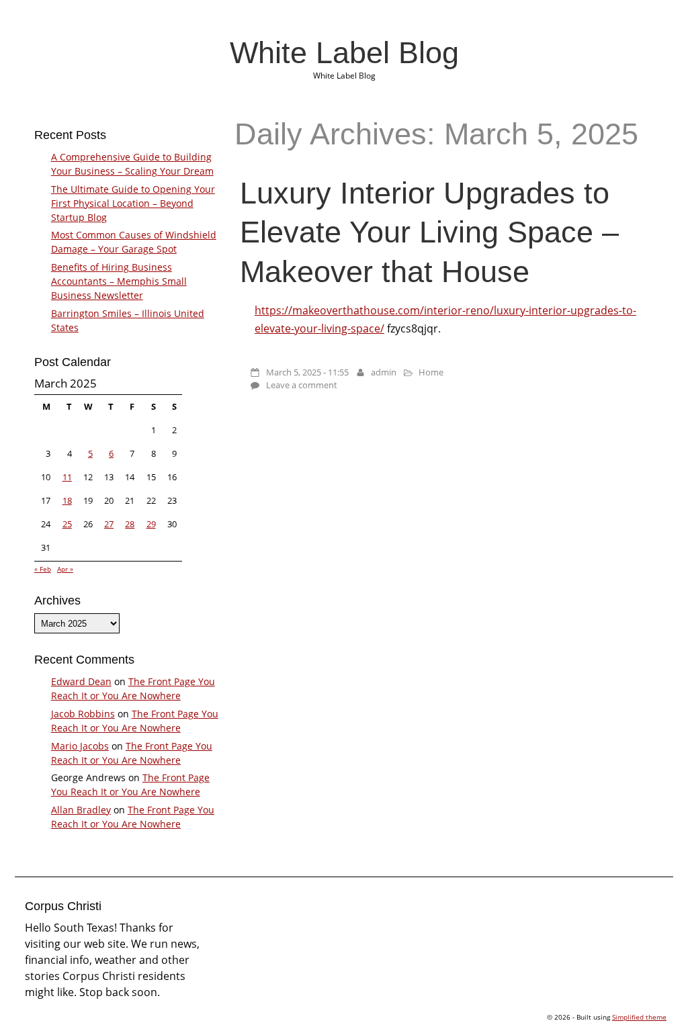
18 (67, 500)
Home (431, 372)
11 (67, 477)
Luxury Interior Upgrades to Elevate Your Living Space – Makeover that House (429, 231)
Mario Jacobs (80, 746)
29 (151, 524)
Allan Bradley (81, 809)
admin (383, 372)
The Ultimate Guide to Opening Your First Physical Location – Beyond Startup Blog (133, 203)
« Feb (42, 569)
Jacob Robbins (83, 713)
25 (67, 524)
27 (109, 524)
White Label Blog (344, 52)
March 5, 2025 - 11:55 (307, 372)
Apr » (65, 569)
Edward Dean (81, 681)
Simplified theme (639, 1017)
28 (129, 524)
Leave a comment (301, 385)
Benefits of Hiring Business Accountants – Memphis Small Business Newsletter (119, 281)
